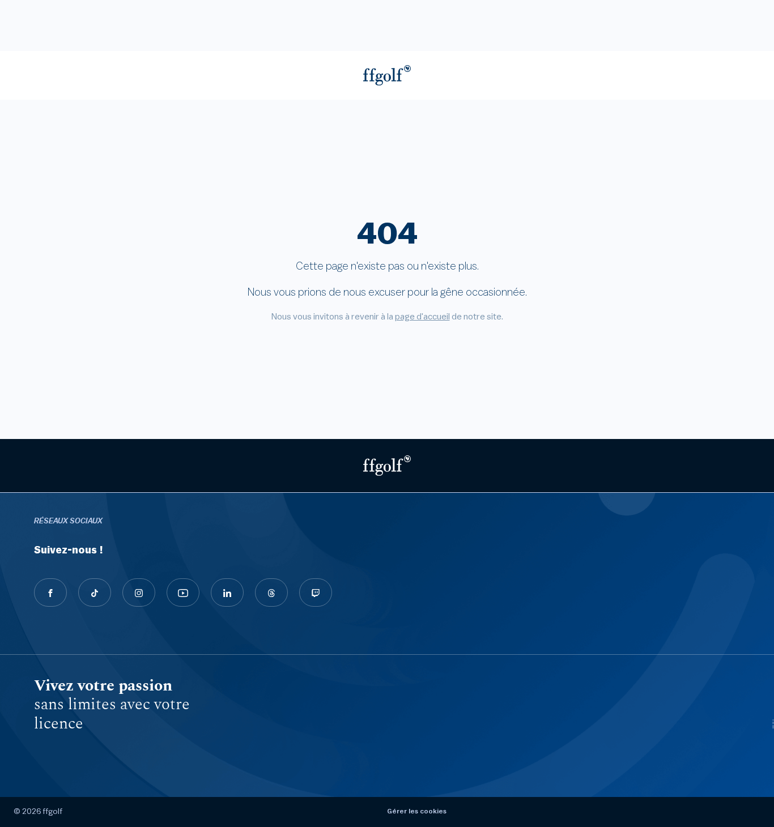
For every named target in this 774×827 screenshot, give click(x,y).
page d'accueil (422, 316)
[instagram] (138, 592)
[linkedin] (227, 592)
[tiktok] (94, 592)
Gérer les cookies (416, 811)
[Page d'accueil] (387, 75)
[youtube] (183, 592)
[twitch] (315, 592)
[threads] (271, 592)
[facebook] (50, 592)
